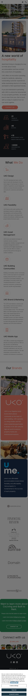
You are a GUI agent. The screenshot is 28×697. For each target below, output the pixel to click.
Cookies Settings (14, 685)
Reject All (14, 690)
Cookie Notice (14, 682)
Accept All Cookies (14, 694)
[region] (14, 683)
